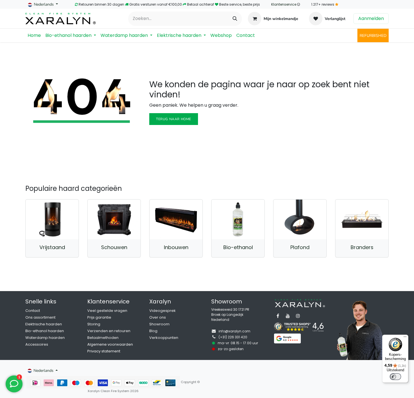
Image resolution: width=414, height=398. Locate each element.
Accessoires (36, 344)
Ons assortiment (40, 317)
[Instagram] (297, 315)
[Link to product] (52, 219)
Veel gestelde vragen (107, 310)
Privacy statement (103, 351)
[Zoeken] (235, 19)
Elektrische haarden (43, 324)
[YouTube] (287, 315)
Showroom (159, 324)
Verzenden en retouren (108, 331)
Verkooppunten (163, 337)
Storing (93, 324)
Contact (32, 310)
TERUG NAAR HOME (173, 119)
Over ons (157, 317)
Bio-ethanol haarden (44, 331)
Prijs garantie (99, 317)
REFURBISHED (373, 35)
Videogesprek (162, 310)
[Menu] (405, 338)
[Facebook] (277, 315)
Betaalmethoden (103, 337)
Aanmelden (371, 18)
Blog (153, 331)
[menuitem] (34, 35)
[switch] (395, 376)
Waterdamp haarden (45, 337)
